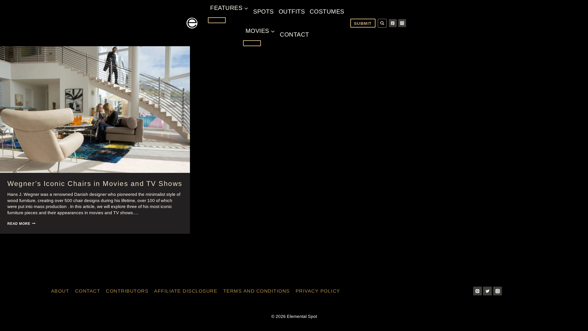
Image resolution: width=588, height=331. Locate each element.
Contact (294, 34)
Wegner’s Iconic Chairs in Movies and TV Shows (94, 183)
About (60, 291)
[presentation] (95, 109)
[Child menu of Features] (217, 20)
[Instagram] (402, 23)
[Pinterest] (393, 23)
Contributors (127, 291)
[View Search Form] (382, 23)
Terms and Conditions (256, 291)
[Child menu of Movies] (252, 43)
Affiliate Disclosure (185, 291)
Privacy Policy (318, 291)
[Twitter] (487, 291)
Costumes (327, 11)
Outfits (292, 11)
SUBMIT (363, 23)
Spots (263, 11)
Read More (21, 223)
